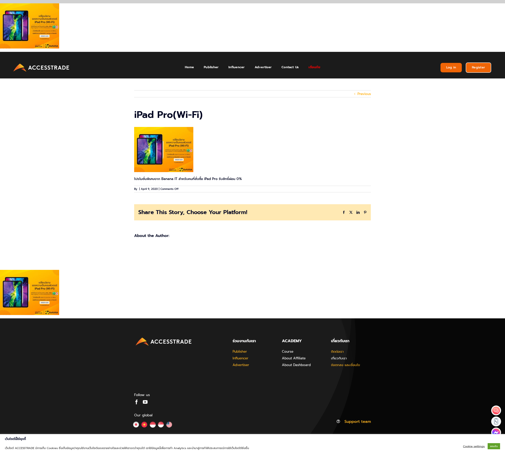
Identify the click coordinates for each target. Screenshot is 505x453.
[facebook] (136, 402)
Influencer (240, 358)
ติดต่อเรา (337, 351)
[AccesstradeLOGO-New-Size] (41, 63)
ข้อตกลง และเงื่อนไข (345, 364)
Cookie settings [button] (474, 446)
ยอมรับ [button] (494, 446)
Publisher (240, 351)
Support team (357, 421)
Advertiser (241, 364)
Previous (364, 93)
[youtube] (145, 402)
